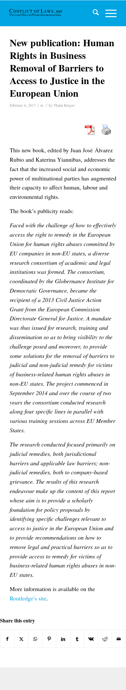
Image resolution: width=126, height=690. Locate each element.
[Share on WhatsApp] (35, 639)
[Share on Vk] (91, 639)
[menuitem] (92, 13)
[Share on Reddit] (105, 639)
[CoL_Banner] (36, 13)
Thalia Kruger (64, 105)
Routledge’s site (28, 598)
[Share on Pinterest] (49, 639)
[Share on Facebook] (7, 639)
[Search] (92, 13)
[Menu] (108, 13)
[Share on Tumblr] (77, 639)
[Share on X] (21, 639)
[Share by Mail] (119, 639)
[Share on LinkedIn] (63, 639)
